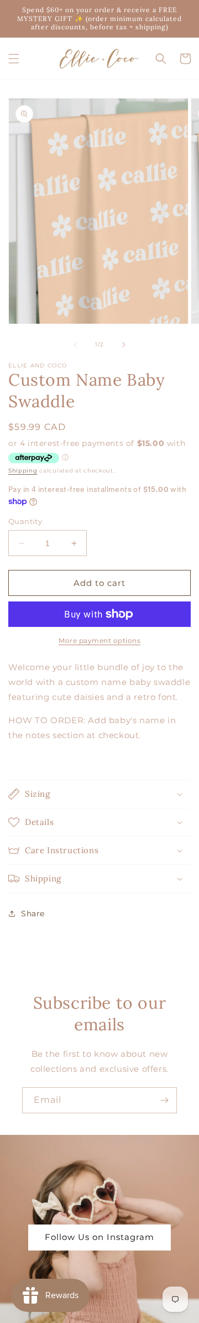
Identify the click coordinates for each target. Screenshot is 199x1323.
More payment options (99, 640)
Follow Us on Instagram (99, 1237)
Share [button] (33, 914)
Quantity (25, 521)
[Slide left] (75, 345)
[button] (14, 58)
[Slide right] (124, 345)
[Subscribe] (164, 1100)
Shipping (23, 470)
